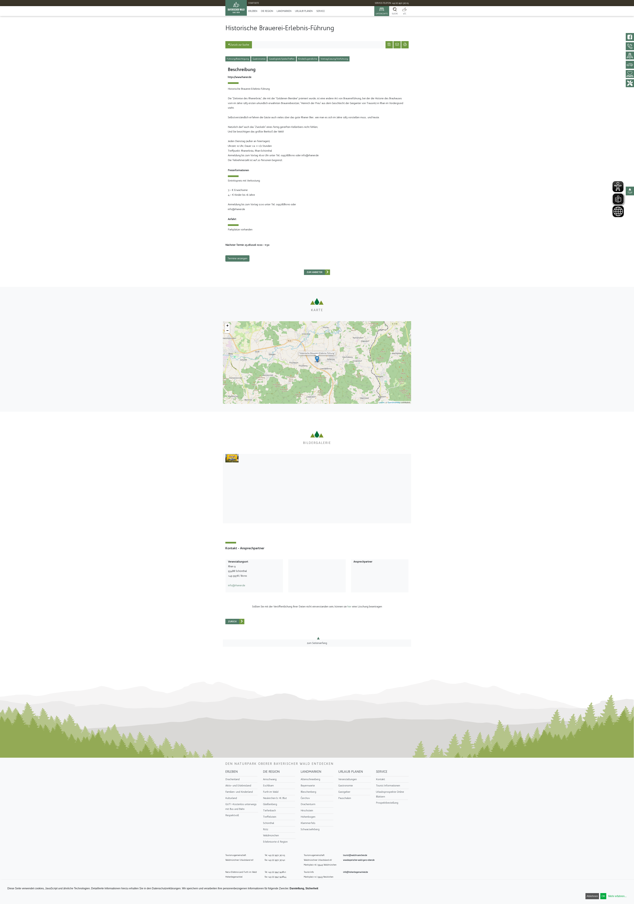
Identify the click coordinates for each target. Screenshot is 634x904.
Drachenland (232, 779)
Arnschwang (270, 779)
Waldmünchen (271, 835)
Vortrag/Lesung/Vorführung (334, 58)
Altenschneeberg (310, 779)
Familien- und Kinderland (239, 791)
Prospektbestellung (387, 802)
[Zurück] (327, 272)
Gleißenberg (270, 804)
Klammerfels (308, 823)
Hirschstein (307, 810)
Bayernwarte (308, 785)
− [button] (227, 330)
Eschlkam (268, 785)
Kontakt (380, 779)
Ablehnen (592, 896)
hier (349, 606)
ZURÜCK (232, 621)
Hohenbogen (308, 816)
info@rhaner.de (236, 585)
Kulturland (231, 798)
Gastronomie (259, 58)
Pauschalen (344, 798)
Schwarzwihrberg (310, 829)
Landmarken (284, 11)
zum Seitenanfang (317, 642)
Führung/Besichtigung (238, 58)
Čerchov (305, 798)
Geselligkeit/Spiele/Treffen (282, 58)
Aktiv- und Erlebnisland (238, 785)
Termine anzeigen (237, 258)
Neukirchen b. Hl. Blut (275, 798)
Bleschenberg (308, 791)
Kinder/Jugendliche (307, 58)
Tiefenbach (269, 810)
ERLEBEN (252, 11)
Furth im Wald (270, 791)
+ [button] (227, 326)
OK (603, 896)
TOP (629, 192)
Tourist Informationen (388, 785)
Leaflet (381, 402)
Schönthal (268, 823)
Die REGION (267, 11)
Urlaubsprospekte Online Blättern (390, 794)
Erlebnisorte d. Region (275, 841)
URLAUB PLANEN (304, 11)
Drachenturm (308, 804)
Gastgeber (344, 791)
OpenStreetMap (393, 402)
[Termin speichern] (389, 44)
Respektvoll (232, 815)
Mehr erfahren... (617, 896)
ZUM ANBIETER (314, 272)
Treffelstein (269, 816)
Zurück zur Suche (239, 44)
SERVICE (320, 11)
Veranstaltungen (347, 779)
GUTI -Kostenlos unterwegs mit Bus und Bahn (241, 807)
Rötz (265, 829)
